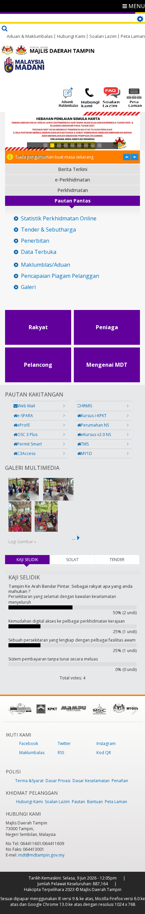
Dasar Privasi (58, 781)
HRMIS (86, 406)
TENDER (117, 559)
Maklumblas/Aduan (45, 264)
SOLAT (72, 559)
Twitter (64, 743)
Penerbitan (35, 240)
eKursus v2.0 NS (96, 434)
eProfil (23, 425)
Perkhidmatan (72, 190)
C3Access (26, 453)
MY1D (86, 453)
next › (79, 537)
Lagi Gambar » (22, 542)
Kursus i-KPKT (94, 415)
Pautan (78, 801)
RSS (61, 752)
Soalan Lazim (103, 36)
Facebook (28, 743)
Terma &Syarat (29, 781)
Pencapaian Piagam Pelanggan (60, 276)
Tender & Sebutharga (48, 229)
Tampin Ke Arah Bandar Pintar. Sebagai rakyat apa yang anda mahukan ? (70, 588)
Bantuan (95, 801)
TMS (85, 444)
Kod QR (103, 752)
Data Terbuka (38, 252)
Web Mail (26, 406)
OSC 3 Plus (27, 434)
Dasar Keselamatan (91, 781)
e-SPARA (25, 415)
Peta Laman (133, 36)
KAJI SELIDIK (33, 559)
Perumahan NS (95, 425)
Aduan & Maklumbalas (30, 36)
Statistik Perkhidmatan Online (58, 218)
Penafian (120, 781)
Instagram (106, 743)
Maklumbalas (32, 752)
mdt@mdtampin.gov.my (41, 855)
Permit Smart (29, 444)
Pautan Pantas (73, 200)
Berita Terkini (72, 169)
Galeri (28, 287)
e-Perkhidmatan (72, 179)
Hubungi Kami (71, 36)
